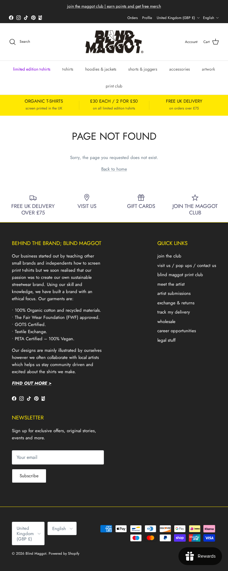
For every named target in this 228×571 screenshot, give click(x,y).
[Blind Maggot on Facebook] (11, 17)
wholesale (166, 321)
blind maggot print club (180, 274)
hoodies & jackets (100, 69)
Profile (147, 17)
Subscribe (29, 476)
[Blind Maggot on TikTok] (26, 17)
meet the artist (171, 284)
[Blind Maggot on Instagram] (18, 17)
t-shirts (67, 69)
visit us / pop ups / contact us (186, 265)
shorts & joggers (142, 69)
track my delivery (173, 312)
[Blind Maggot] (114, 42)
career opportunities (176, 330)
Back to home (114, 169)
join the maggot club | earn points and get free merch (114, 6)
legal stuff (166, 340)
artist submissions (174, 293)
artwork (208, 69)
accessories (179, 69)
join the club (169, 256)
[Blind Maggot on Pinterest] (33, 17)
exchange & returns (175, 303)
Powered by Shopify (64, 553)
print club (114, 86)
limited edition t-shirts (31, 69)
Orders (132, 17)
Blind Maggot (36, 553)
